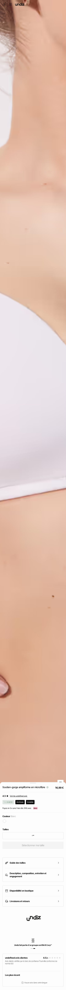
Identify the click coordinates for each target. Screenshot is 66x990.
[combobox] (33, 835)
